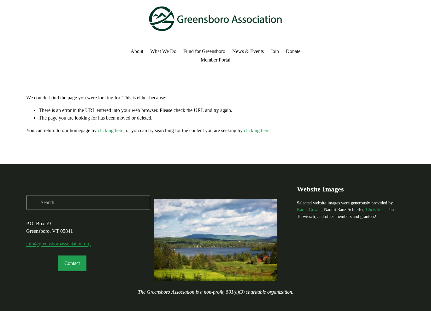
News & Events (248, 51)
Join (275, 51)
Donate (293, 51)
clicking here (110, 130)
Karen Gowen (309, 209)
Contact (72, 263)
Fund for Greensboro (204, 51)
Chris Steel (376, 209)
